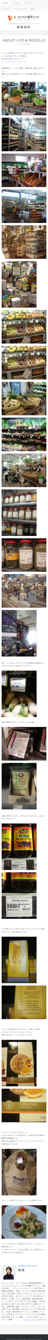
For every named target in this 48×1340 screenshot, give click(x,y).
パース (39, 3)
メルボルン (16, 3)
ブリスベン (6, 8)
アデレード (29, 3)
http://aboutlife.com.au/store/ (15, 62)
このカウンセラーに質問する (34, 1319)
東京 (32, 8)
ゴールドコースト (20, 8)
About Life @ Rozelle (24, 40)
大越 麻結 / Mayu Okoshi (27, 1266)
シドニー (5, 3)
